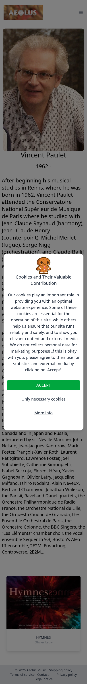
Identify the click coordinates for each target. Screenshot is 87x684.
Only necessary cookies (43, 399)
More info (43, 412)
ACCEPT (43, 385)
